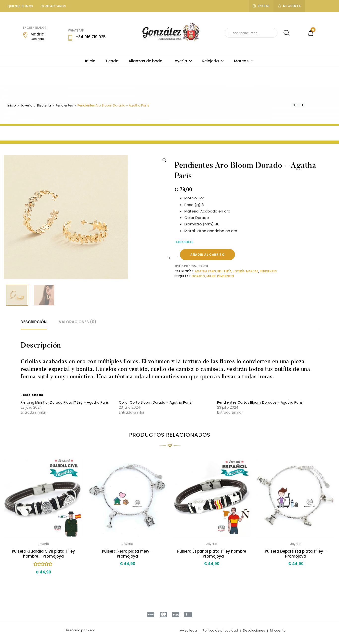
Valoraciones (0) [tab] (77, 321)
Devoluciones (254, 630)
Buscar (284, 33)
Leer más (211, 575)
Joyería (179, 61)
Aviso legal (189, 630)
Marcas (241, 61)
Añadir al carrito (207, 254)
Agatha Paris (205, 271)
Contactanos (53, 6)
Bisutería (44, 105)
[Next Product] (301, 105)
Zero (91, 630)
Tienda (112, 61)
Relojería (210, 61)
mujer (211, 276)
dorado (198, 276)
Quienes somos (20, 6)
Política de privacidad (220, 630)
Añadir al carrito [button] (43, 583)
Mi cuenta (292, 6)
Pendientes (64, 105)
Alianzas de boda (146, 61)
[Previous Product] (294, 105)
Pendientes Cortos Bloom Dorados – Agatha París (260, 402)
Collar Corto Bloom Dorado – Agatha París (155, 402)
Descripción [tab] (34, 321)
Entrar (264, 6)
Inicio (90, 61)
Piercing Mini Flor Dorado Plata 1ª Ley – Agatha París (65, 402)
